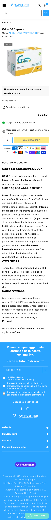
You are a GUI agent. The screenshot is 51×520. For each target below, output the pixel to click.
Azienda (6, 427)
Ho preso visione (20, 378)
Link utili (6, 440)
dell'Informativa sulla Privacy (20, 379)
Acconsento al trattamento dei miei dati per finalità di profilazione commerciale (26, 393)
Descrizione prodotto (16, 107)
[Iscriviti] (45, 370)
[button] (4, 5)
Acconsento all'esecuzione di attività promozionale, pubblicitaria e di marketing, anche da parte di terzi (27, 386)
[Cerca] (45, 13)
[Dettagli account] (39, 6)
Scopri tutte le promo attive (20, 122)
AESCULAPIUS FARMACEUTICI (23, 33)
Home (5, 22)
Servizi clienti (9, 433)
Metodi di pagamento (14, 447)
